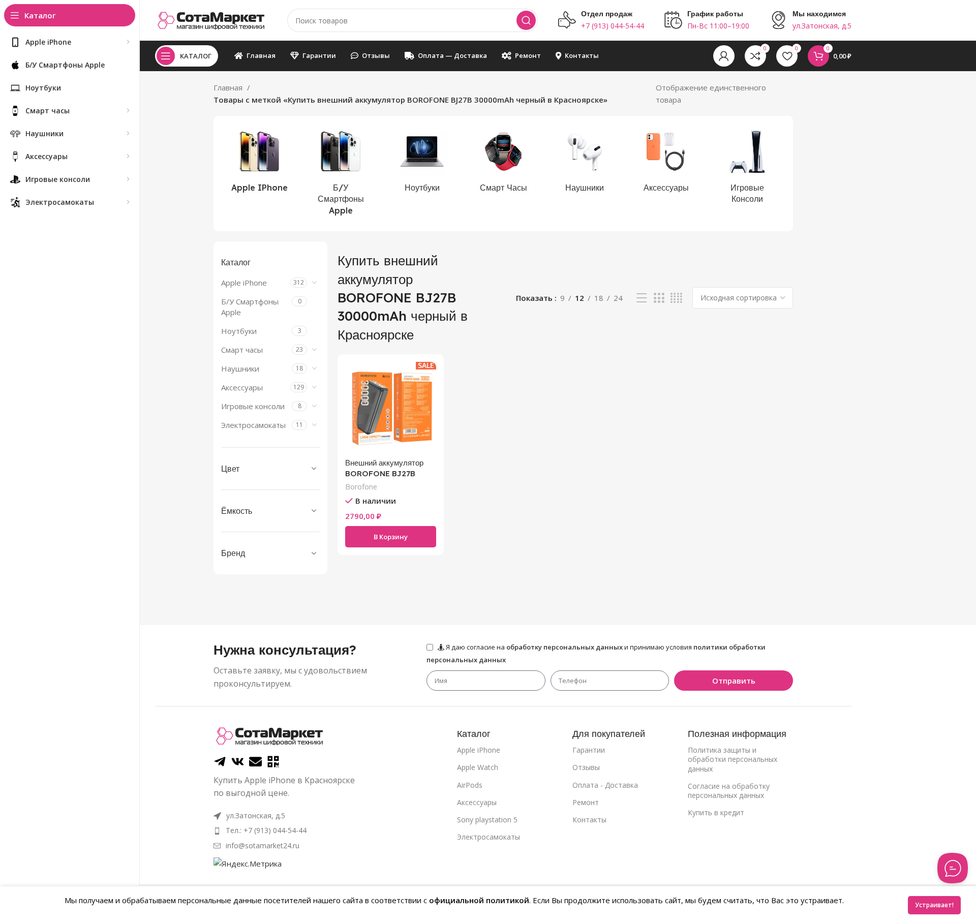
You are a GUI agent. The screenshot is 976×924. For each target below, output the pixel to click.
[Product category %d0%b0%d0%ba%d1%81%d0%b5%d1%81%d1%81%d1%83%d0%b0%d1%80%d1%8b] (666, 162)
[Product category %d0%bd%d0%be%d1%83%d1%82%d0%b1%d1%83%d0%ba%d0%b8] (422, 162)
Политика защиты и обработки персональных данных (732, 759)
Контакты (589, 819)
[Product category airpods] (584, 162)
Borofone (361, 486)
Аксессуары (242, 387)
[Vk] (237, 761)
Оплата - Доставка (605, 785)
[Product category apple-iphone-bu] (340, 173)
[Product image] (390, 407)
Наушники (240, 368)
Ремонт (585, 802)
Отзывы (586, 767)
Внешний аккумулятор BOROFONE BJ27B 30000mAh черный (384, 473)
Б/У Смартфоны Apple (250, 306)
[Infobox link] (601, 20)
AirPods (469, 785)
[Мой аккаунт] (724, 56)
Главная (229, 87)
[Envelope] (255, 761)
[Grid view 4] (676, 298)
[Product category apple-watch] (503, 162)
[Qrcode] (273, 761)
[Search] (526, 20)
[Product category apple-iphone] (259, 162)
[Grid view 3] (659, 298)
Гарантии (588, 750)
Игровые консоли (253, 406)
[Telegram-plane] (220, 761)
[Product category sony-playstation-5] (747, 168)
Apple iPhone (244, 283)
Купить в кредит (716, 812)
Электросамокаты (253, 425)
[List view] (641, 298)
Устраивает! (934, 905)
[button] (390, 536)
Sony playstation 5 (487, 819)
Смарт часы (242, 350)
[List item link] (286, 830)
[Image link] (269, 735)
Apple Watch (477, 767)
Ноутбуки (239, 331)
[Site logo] (211, 19)
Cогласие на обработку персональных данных (729, 790)
